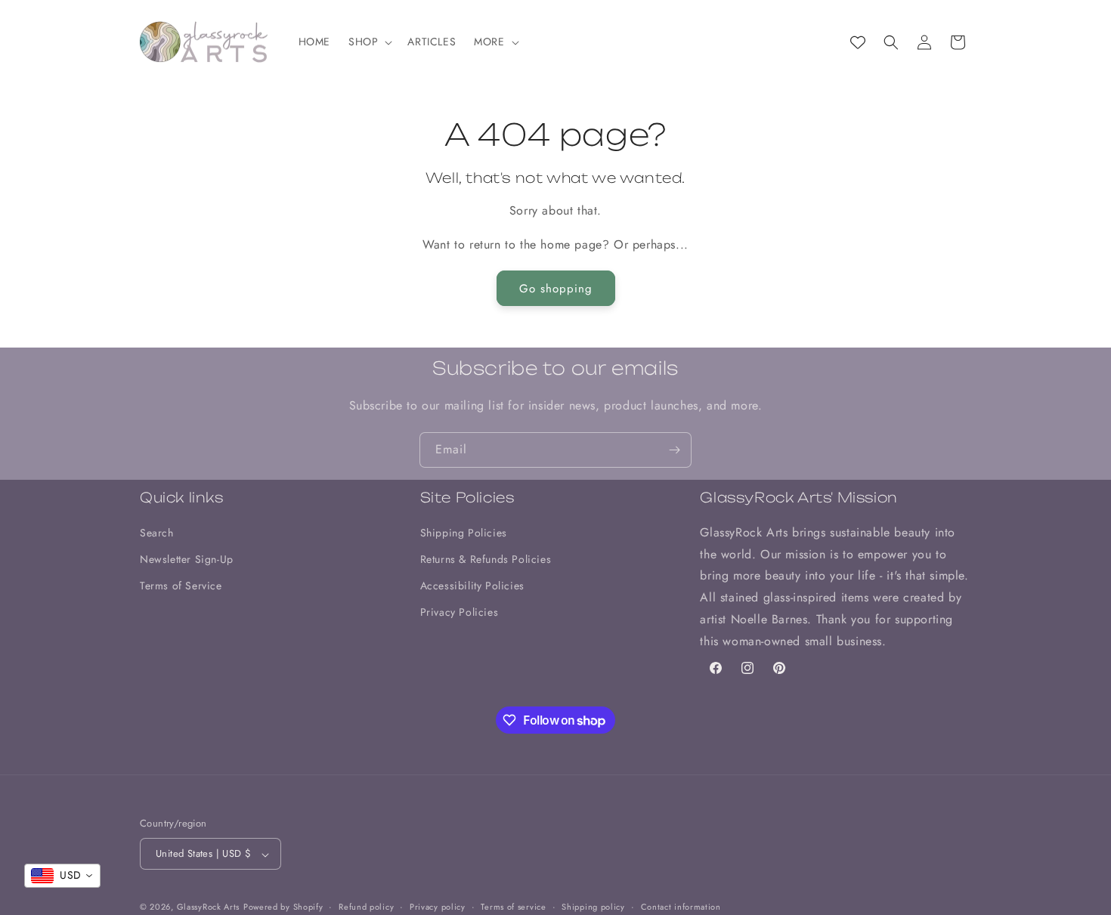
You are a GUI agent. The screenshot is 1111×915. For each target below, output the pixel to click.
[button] (368, 42)
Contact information (681, 907)
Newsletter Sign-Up (187, 559)
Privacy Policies (459, 612)
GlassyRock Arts (208, 907)
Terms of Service (181, 585)
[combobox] (62, 876)
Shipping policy (593, 907)
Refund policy (366, 907)
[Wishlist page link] (857, 42)
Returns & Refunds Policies (486, 559)
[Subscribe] (674, 450)
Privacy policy (438, 907)
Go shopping (556, 288)
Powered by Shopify (283, 907)
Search (157, 531)
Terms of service (513, 907)
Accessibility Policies (472, 585)
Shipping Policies (463, 531)
